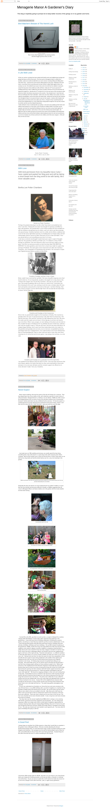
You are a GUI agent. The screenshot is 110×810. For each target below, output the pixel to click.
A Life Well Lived (25, 73)
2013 (83, 85)
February (86, 124)
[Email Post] (39, 63)
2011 (83, 130)
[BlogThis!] (44, 63)
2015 (83, 81)
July (85, 98)
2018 (83, 75)
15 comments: (34, 712)
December (86, 87)
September (86, 93)
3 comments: (34, 63)
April (85, 120)
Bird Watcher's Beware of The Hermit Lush (35, 24)
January (86, 126)
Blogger (61, 805)
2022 (83, 67)
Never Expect (23, 390)
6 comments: (34, 784)
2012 (83, 128)
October (86, 91)
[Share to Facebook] (47, 63)
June (85, 116)
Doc (77, 47)
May (85, 118)
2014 (83, 83)
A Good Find (23, 722)
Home (42, 791)
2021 (83, 69)
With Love (22, 168)
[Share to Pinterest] (48, 63)
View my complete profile (74, 61)
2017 (83, 77)
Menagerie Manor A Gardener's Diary (45, 7)
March (85, 122)
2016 (83, 79)
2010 (83, 132)
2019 (83, 73)
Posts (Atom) (28, 793)
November (86, 89)
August (85, 96)
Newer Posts (22, 791)
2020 (83, 71)
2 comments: (34, 380)
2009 (83, 134)
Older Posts (62, 791)
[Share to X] (45, 63)
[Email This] (42, 63)
